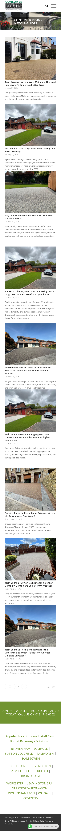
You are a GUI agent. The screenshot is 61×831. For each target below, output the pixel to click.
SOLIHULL (41, 749)
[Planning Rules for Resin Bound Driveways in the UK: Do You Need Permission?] (30, 489)
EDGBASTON (16, 766)
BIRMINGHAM (21, 749)
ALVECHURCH (20, 771)
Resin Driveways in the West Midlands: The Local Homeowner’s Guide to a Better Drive (30, 83)
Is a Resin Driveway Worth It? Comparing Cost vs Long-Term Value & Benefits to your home (30, 293)
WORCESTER (14, 783)
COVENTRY (30, 798)
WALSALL (44, 793)
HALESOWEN (31, 758)
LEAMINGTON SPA (39, 783)
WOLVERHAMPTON (21, 793)
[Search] (45, 6)
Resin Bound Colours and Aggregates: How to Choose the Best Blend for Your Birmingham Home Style (28, 437)
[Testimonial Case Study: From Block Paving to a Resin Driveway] (30, 125)
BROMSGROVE (31, 776)
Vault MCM (9, 824)
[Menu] (52, 6)
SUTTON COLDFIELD (19, 754)
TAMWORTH (45, 754)
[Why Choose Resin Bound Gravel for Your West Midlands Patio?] (30, 192)
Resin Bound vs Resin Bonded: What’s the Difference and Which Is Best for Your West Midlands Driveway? (27, 652)
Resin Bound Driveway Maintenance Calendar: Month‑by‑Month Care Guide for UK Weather (29, 584)
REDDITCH (41, 771)
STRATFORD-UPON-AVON (29, 788)
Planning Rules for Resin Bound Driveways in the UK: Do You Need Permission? (30, 514)
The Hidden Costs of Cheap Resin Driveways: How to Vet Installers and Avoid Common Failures (28, 370)
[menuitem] (45, 6)
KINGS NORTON (40, 766)
